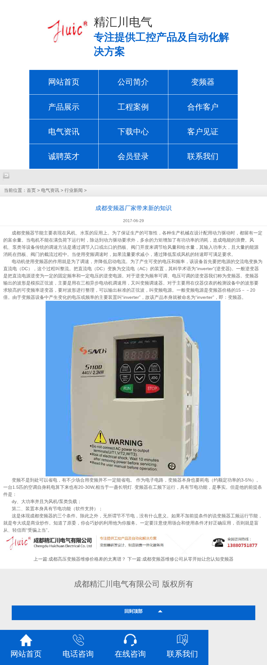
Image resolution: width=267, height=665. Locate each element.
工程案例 (133, 107)
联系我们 (202, 156)
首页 (31, 190)
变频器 (203, 82)
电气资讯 (63, 131)
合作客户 (202, 107)
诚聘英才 (63, 156)
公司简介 (133, 82)
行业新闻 (73, 190)
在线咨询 (130, 654)
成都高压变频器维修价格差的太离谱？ (87, 559)
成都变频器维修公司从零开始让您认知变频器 (187, 559)
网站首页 (63, 82)
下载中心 (133, 131)
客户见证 (202, 131)
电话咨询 (78, 654)
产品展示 (63, 107)
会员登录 (133, 156)
